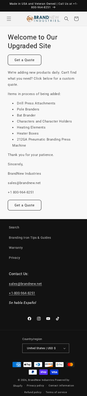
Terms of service (56, 392)
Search (14, 227)
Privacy (14, 257)
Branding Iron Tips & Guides (30, 237)
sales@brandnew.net (25, 284)
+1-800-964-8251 (22, 293)
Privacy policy (35, 385)
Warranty (16, 247)
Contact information (61, 385)
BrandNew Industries (41, 380)
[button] (9, 19)
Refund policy (32, 392)
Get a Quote (24, 60)
